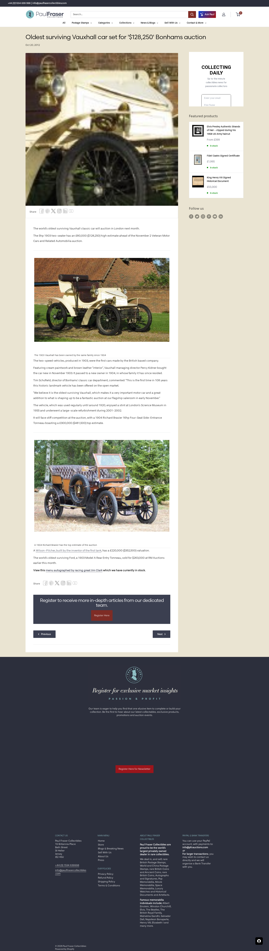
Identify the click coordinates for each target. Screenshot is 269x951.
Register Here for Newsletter (134, 769)
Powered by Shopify (64, 949)
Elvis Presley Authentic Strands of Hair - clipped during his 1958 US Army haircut (223, 130)
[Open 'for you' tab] (259, 941)
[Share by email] (59, 212)
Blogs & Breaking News (111, 848)
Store (101, 844)
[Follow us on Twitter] (197, 216)
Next (160, 634)
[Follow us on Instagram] (203, 216)
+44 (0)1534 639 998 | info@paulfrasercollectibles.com (37, 3)
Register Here (101, 615)
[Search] (192, 14)
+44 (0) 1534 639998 (67, 865)
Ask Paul (209, 14)
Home (101, 840)
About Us (103, 856)
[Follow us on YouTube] (215, 216)
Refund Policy (105, 877)
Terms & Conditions (109, 885)
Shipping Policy (106, 881)
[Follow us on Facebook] (191, 216)
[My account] (223, 14)
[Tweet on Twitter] (53, 212)
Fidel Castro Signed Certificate (223, 155)
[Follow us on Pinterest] (209, 216)
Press (101, 860)
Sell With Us (104, 852)
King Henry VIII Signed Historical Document (219, 179)
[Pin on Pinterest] (47, 212)
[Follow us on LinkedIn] (221, 216)
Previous (46, 634)
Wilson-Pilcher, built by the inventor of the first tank (68, 550)
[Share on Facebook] (41, 212)
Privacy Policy (105, 874)
